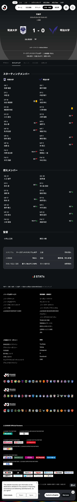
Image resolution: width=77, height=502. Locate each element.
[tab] (6, 63)
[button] (66, 7)
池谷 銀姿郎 (28, 39)
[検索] (72, 7)
